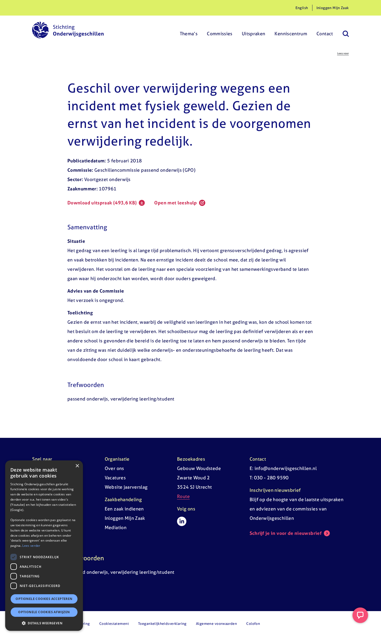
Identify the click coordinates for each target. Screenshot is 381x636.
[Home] (67, 30)
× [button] (77, 466)
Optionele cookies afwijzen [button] (44, 612)
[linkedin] (181, 521)
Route (183, 496)
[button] (44, 623)
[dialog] (44, 545)
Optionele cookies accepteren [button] (44, 599)
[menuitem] (188, 30)
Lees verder (31, 545)
